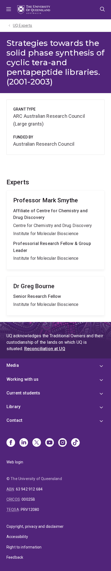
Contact (14, 420)
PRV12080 (30, 509)
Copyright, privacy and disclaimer (35, 526)
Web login (14, 462)
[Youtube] (49, 443)
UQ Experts (22, 25)
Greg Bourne (55, 296)
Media (12, 365)
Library (13, 406)
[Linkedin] (23, 443)
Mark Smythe (55, 230)
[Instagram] (62, 443)
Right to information (23, 547)
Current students (23, 393)
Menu (8, 9)
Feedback (14, 557)
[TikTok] (75, 443)
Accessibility (17, 537)
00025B (28, 499)
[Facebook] (10, 443)
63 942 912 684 (29, 489)
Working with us (22, 379)
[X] (36, 443)
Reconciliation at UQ (44, 348)
